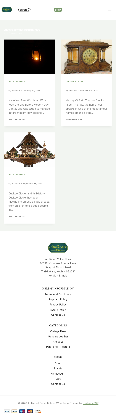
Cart (58, 378)
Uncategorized (17, 81)
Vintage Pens (58, 331)
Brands (58, 368)
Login (58, 10)
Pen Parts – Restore (58, 346)
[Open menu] (111, 10)
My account (58, 373)
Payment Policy (58, 299)
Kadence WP (90, 403)
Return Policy (58, 309)
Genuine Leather (58, 336)
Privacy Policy (58, 304)
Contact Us (58, 314)
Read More (16, 119)
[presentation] (29, 57)
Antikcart (15, 90)
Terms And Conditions (58, 294)
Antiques (58, 341)
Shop (58, 363)
